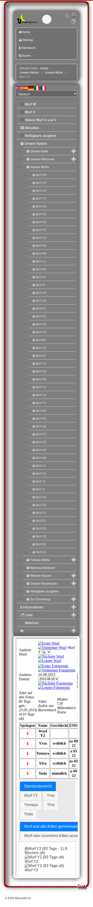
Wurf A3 (41, 348)
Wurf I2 (40, 489)
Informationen (33, 607)
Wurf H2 (41, 497)
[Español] (25, 88)
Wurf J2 (41, 481)
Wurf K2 (41, 473)
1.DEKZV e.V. (73, 16)
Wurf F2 (41, 513)
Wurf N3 (41, 245)
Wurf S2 (41, 410)
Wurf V (30, 112)
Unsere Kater (39, 151)
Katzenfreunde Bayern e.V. (71, 19)
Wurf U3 (41, 190)
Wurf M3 (41, 253)
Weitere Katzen (40, 575)
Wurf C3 (41, 332)
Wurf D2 (41, 528)
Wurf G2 (41, 505)
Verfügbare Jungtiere (41, 135)
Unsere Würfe (39, 167)
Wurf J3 (41, 277)
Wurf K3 (41, 269)
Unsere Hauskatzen (43, 583)
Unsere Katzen (36, 143)
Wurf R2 (41, 418)
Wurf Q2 (41, 426)
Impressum (27, 47)
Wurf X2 (41, 371)
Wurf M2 (41, 458)
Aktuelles (32, 127)
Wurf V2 (41, 387)
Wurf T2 (41, 403)
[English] (19, 88)
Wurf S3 (41, 206)
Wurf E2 (41, 520)
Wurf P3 (41, 230)
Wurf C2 (41, 536)
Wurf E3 (41, 316)
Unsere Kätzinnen (42, 159)
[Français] (44, 88)
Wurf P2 (41, 434)
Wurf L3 (41, 261)
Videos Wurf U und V (40, 119)
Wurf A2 (41, 552)
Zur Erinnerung (40, 599)
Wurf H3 (41, 293)
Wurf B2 (41, 544)
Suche (26, 55)
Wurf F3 (41, 308)
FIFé (67, 15)
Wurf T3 (41, 198)
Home (26, 32)
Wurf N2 (41, 450)
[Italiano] (37, 88)
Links (29, 614)
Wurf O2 (41, 442)
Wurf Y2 (41, 363)
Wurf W (30, 104)
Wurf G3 (41, 300)
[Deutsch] (31, 88)
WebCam (32, 622)
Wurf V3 (41, 182)
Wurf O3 (41, 238)
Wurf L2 (41, 465)
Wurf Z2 (41, 355)
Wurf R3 (41, 214)
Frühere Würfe (40, 559)
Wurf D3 (41, 324)
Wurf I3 (40, 285)
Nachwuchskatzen (42, 567)
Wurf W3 (41, 175)
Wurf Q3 (41, 222)
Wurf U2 (41, 395)
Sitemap (27, 40)
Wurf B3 (41, 340)
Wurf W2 (41, 379)
